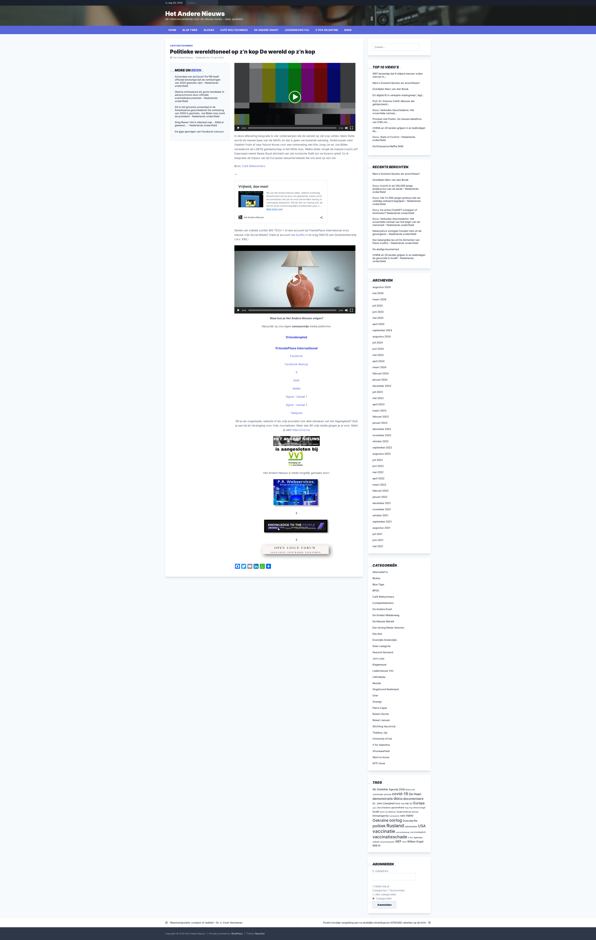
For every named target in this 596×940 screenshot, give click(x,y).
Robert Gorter (380, 713)
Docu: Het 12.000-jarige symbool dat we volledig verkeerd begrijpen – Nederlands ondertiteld (396, 201)
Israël (375, 811)
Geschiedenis (384, 807)
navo (409, 815)
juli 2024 (377, 342)
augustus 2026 (381, 287)
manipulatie (394, 816)
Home (172, 30)
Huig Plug (409, 808)
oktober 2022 (380, 441)
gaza (374, 808)
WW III (376, 845)
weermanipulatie (387, 842)
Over (375, 695)
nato (402, 815)
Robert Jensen (381, 720)
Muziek (376, 683)
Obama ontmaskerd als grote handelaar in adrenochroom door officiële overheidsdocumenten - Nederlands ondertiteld (199, 96)
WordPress (237, 933)
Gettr (296, 380)
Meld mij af (382, 886)
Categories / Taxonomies (388, 890)
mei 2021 (377, 546)
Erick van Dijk (402, 803)
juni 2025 (378, 311)
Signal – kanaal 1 (296, 396)
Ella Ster (377, 633)
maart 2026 (379, 299)
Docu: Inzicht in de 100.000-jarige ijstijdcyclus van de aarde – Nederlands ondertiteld (395, 188)
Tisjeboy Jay (379, 732)
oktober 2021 (380, 515)
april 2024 (378, 361)
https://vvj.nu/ (301, 429)
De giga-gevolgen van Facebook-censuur (199, 131)
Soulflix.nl (302, 234)
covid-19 (400, 793)
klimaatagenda (380, 815)
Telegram (297, 413)
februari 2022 (380, 490)
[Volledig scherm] (351, 127)
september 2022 (382, 447)
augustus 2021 (381, 527)
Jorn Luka (378, 658)
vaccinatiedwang (402, 832)
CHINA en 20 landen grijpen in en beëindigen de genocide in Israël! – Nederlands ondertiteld (398, 258)
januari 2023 (379, 422)
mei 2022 (378, 472)
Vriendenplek (296, 337)
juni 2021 (377, 540)
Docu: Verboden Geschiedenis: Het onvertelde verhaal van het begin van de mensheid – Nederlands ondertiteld (396, 222)
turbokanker (411, 826)
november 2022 (381, 435)
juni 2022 (378, 466)
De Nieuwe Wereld (383, 621)
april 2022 (378, 478)
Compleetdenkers (383, 602)
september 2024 (382, 330)
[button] (295, 97)
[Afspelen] (238, 127)
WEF (398, 841)
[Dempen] (346, 127)
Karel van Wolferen (388, 812)
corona (387, 794)
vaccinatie (383, 831)
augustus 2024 (381, 336)
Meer (348, 30)
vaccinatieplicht (418, 832)
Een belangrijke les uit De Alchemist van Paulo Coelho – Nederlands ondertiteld (396, 241)
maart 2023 (379, 410)
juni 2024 (378, 348)
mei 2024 (378, 354)
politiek (379, 826)
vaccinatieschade (389, 836)
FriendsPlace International (296, 348)
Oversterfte (410, 820)
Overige (377, 701)
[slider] (292, 128)
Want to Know (380, 757)
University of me (382, 738)
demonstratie (382, 799)
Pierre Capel (379, 707)
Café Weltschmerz (234, 30)
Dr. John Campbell (383, 803)
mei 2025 (378, 317)
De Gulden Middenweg (385, 615)
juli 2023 (377, 391)
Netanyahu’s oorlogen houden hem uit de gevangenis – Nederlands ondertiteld (396, 232)
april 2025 (378, 324)
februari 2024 (380, 373)
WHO (404, 842)
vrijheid (375, 842)
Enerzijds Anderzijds (384, 639)
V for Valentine (326, 30)
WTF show (378, 763)
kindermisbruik (404, 812)
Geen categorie (381, 646)
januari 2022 (379, 496)
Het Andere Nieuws (195, 13)
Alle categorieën (385, 894)
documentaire (413, 799)
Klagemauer (379, 664)
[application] (294, 97)
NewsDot (260, 933)
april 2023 (378, 404)
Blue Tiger (190, 30)
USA (422, 826)
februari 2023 (380, 416)
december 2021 (381, 503)
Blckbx (209, 30)
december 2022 (381, 429)
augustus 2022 (381, 453)
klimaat (415, 812)
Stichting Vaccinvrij (383, 726)
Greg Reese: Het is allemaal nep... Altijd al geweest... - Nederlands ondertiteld (199, 124)
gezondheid (397, 807)
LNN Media (378, 677)
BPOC (375, 590)
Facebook (296, 356)
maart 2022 (379, 484)
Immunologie (419, 807)
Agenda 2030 (397, 789)
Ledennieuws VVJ (297, 30)
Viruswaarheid (381, 751)
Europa (418, 803)
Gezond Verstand (382, 652)
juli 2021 (377, 534)
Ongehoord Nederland (385, 689)
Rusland (395, 825)
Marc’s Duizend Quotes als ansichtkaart (396, 173)
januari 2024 (379, 379)
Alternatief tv (380, 572)
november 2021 (381, 509)
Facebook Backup (296, 364)
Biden (196, 70)
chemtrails (377, 794)
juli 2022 (377, 459)
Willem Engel (415, 841)
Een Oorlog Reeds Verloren (388, 627)
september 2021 (382, 521)
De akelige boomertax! (385, 249)
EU (411, 803)
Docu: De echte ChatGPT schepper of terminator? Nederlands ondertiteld (394, 211)
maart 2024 (379, 367)
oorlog (395, 820)
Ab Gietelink (380, 789)
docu (398, 798)
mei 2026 (378, 293)
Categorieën (384, 898)
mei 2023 (378, 398)
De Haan (415, 794)
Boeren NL (410, 789)
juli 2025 (377, 305)
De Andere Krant (266, 30)
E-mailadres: (380, 871)
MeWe (296, 388)
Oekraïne (380, 820)
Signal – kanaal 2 (296, 404)
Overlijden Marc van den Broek (390, 179)
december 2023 (381, 385)
